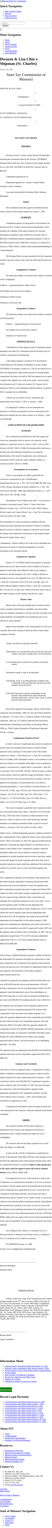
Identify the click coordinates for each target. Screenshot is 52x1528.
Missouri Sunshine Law (14, 1461)
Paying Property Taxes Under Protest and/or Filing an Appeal (23, 1385)
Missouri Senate (11, 1457)
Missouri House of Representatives (18, 1455)
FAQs (7, 49)
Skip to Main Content (13, 11)
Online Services (11, 18)
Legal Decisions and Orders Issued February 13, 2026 (25, 1421)
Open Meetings (11, 53)
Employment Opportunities (15, 1438)
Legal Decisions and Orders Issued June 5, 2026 (23, 1411)
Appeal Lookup (11, 46)
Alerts (7, 1525)
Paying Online (10, 1373)
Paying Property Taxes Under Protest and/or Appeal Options (28, 1370)
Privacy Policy (10, 1516)
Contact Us (9, 1521)
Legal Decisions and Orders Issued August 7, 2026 (24, 1404)
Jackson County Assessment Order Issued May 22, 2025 (26, 1366)
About (7, 42)
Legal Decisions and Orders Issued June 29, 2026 (24, 1406)
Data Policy (9, 1523)
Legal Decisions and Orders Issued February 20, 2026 (25, 1419)
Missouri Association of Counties (17, 1453)
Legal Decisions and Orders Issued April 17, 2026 (24, 1413)
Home (7, 40)
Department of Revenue (14, 1451)
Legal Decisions (11, 51)
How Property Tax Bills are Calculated (19, 1375)
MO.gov (8, 13)
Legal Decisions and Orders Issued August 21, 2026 (25, 1402)
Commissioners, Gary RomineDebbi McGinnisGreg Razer (6, 1502)
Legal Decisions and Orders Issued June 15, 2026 (24, 1408)
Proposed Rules (6, 1390)
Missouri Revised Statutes (15, 1459)
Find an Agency (11, 16)
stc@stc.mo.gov (17, 1485)
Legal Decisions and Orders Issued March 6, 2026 (24, 1417)
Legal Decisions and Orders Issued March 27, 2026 (24, 1415)
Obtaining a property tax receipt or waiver (21, 1381)
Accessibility (10, 1518)
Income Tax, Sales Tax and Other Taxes (20, 1377)
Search (5, 26)
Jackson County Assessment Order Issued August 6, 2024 (27, 1368)
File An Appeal (10, 44)
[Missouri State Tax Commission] (13, 1)
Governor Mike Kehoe (5, 1490)
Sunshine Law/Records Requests (17, 1440)
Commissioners (11, 1436)
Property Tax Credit (12, 1379)
